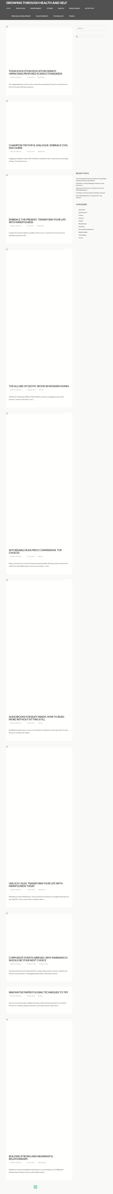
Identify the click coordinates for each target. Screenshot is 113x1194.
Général (41, 390)
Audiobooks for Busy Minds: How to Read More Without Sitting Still (36, 718)
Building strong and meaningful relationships (31, 1157)
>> (43, 1187)
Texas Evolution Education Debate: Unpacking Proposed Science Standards (35, 72)
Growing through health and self (36, 3)
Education (20, 8)
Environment (35, 8)
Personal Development (21, 16)
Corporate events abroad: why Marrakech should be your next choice (38, 959)
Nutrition (89, 8)
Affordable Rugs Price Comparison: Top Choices (35, 551)
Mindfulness (74, 8)
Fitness (50, 8)
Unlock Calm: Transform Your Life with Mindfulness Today (36, 884)
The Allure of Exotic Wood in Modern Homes (39, 386)
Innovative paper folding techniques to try (38, 992)
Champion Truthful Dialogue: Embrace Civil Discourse (38, 146)
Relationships (42, 16)
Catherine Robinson (15, 77)
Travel (72, 16)
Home (8, 8)
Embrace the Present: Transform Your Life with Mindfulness (37, 221)
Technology (58, 16)
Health (61, 8)
